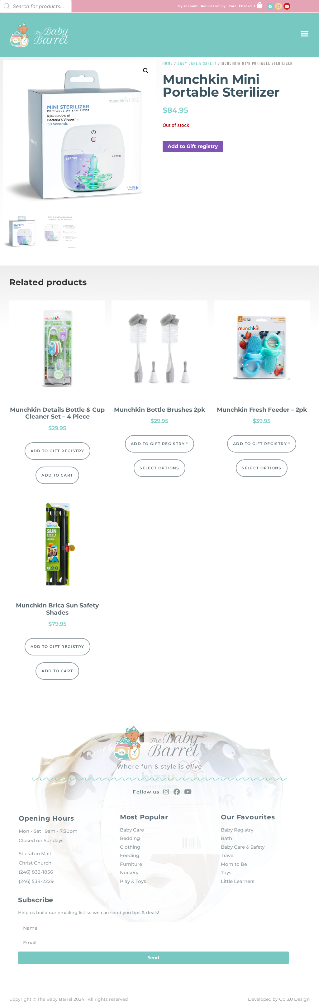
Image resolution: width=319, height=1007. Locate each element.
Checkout (247, 6)
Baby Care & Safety (197, 63)
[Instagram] (278, 6)
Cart (232, 6)
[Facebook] (270, 6)
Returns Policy (213, 6)
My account (188, 6)
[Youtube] (286, 6)
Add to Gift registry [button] (193, 146)
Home (168, 63)
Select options (159, 468)
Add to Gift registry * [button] (159, 443)
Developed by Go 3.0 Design (279, 999)
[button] (304, 33)
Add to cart (57, 475)
